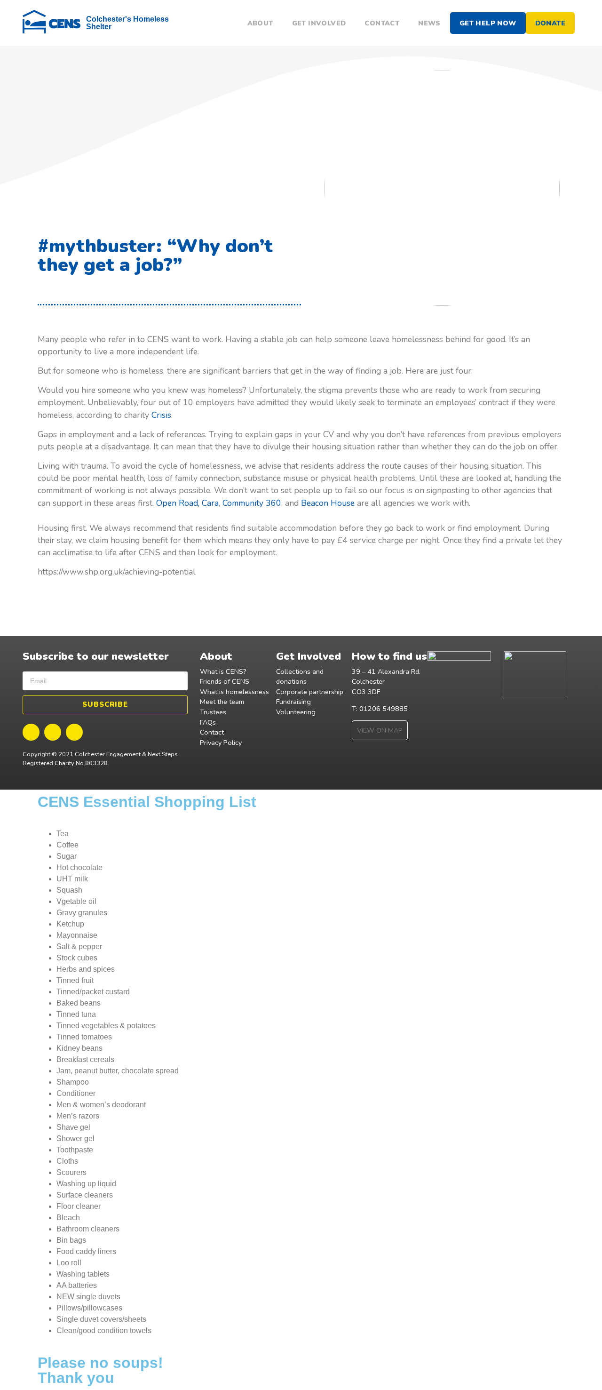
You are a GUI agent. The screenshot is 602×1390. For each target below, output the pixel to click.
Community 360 (251, 503)
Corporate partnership (309, 691)
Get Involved (319, 23)
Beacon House (328, 503)
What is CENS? (223, 671)
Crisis (161, 415)
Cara (210, 503)
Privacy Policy (221, 742)
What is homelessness (234, 691)
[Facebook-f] (31, 732)
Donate (550, 23)
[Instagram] (74, 732)
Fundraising (293, 701)
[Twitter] (52, 732)
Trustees (213, 712)
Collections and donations (300, 677)
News (429, 23)
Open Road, (179, 503)
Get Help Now (487, 23)
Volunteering (296, 712)
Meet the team (222, 701)
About (260, 23)
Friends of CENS (224, 681)
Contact (381, 23)
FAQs (208, 722)
